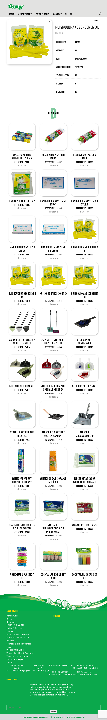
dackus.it (80, 717)
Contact (57, 14)
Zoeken (53, 711)
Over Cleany (42, 14)
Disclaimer (58, 717)
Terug (96, 20)
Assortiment (25, 14)
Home (11, 14)
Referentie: (19, 162)
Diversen (59, 33)
